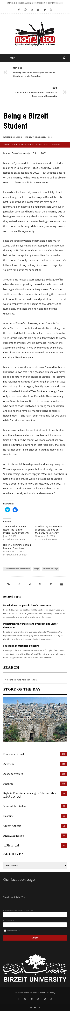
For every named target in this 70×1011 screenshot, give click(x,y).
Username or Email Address (18, 910)
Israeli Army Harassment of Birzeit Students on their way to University (48, 529)
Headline (8, 815)
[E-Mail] (61, 584)
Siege (36, 569)
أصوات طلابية (11, 845)
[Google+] (40, 584)
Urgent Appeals (12, 825)
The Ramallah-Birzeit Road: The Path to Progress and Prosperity (16, 529)
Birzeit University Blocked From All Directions (17, 546)
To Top (33, 1007)
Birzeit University (47, 992)
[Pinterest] (51, 584)
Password (8, 921)
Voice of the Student (23, 145)
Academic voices (13, 773)
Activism (8, 763)
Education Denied (13, 754)
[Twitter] (30, 584)
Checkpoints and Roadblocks (17, 569)
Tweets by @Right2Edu (14, 897)
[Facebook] (19, 584)
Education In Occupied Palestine (21, 645)
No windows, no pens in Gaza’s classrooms (27, 605)
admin (19, 137)
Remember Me (14, 930)
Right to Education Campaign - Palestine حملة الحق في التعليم (29, 795)
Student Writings (50, 569)
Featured (8, 783)
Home (6, 145)
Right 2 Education (13, 835)
